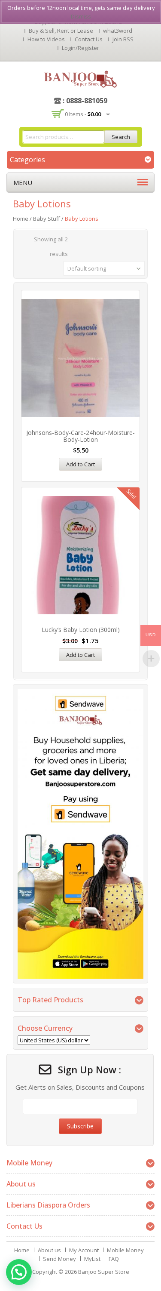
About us (49, 1250)
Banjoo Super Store (103, 1272)
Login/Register (80, 48)
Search (121, 137)
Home (20, 218)
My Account (84, 1250)
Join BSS (123, 39)
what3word (117, 30)
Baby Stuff (46, 218)
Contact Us (89, 39)
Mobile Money (125, 1250)
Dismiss (81, 16)
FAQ (114, 1259)
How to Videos (46, 39)
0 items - (83, 114)
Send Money (59, 1259)
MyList (92, 1259)
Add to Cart (80, 464)
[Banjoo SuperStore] (80, 78)
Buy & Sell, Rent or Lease (61, 30)
